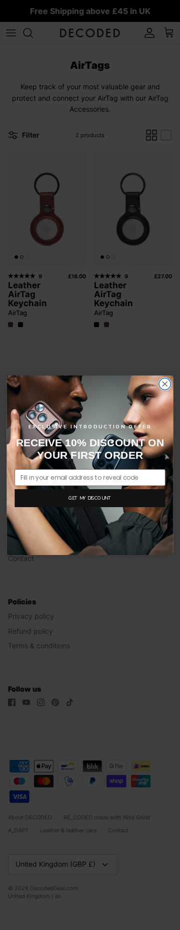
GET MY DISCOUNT (89, 498)
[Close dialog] (164, 383)
